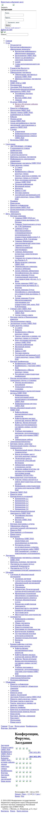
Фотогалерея (15, 720)
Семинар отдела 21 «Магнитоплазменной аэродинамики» (24, 247)
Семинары (14, 690)
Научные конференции (19, 361)
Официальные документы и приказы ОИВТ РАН (26, 75)
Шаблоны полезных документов (28, 79)
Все (22, 796)
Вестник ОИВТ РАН (23, 98)
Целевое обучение (22, 625)
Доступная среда (21, 612)
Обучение (9, 572)
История (13, 81)
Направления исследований (21, 496)
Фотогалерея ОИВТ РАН (20, 110)
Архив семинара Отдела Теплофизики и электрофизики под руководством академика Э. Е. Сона (27, 293)
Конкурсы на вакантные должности (24, 709)
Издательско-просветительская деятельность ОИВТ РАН (22, 90)
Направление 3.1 (21, 498)
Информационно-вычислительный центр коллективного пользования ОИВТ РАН (26, 398)
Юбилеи (13, 117)
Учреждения (20, 131)
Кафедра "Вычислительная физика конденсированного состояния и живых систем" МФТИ (26, 426)
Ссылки (13, 129)
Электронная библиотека (20, 442)
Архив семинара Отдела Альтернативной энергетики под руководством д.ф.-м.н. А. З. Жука (28, 278)
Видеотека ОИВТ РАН (19, 140)
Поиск (12, 811)
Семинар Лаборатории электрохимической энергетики (27, 242)
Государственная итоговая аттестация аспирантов (25, 635)
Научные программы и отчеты (22, 524)
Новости (18, 169)
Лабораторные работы (24, 439)
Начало (18, 794)
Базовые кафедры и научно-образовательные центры (21, 645)
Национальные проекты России (23, 712)
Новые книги (15, 534)
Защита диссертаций (18, 695)
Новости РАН (15, 530)
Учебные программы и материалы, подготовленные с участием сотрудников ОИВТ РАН (27, 434)
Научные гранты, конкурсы (21, 444)
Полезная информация (24, 184)
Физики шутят (16, 119)
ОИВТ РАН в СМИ (18, 83)
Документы (10, 555)
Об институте (15, 45)
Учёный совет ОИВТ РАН (20, 309)
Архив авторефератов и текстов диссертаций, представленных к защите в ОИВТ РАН (23, 125)
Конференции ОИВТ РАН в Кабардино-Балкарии (6, 755)
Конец (17, 796)
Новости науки (16, 494)
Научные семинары (18, 216)
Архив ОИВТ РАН (17, 121)
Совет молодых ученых (19, 165)
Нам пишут (14, 718)
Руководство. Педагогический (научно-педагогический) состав (28, 590)
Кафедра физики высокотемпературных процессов (24, 414)
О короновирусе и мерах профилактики (20, 149)
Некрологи (14, 212)
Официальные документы (20, 72)
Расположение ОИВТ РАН (25, 55)
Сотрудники (10, 144)
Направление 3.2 (21, 501)
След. (38, 794)
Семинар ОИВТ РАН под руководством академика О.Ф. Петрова (27, 220)
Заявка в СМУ (20, 191)
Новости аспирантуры (24, 627)
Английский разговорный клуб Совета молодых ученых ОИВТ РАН (27, 197)
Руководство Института (19, 68)
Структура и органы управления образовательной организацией (28, 582)
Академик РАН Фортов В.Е (21, 87)
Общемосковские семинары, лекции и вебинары (26, 267)
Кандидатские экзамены (24, 631)
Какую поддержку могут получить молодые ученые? (26, 455)
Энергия (18, 100)
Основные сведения (23, 579)
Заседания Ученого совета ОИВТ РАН (25, 697)
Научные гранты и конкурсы (21, 701)
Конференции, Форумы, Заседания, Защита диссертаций (6, 775)
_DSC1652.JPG (35, 757)
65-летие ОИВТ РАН (18, 102)
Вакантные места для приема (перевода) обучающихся (26, 609)
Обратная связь (16, 153)
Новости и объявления (19, 108)
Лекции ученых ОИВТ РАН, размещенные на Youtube (21, 113)
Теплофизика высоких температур (24, 94)
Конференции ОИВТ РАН (25, 363)
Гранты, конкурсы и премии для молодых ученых (23, 704)
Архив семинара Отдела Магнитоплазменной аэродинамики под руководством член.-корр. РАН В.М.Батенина (27, 302)
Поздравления (16, 85)
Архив (17, 642)
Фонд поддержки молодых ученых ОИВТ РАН (25, 181)
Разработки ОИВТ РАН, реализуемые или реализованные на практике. (26, 541)
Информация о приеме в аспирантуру (24, 620)
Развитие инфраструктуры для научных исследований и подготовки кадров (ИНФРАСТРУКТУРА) (27, 472)
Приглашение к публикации (21, 532)
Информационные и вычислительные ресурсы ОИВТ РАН (25, 392)
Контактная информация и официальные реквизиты (21, 48)
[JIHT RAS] (5, 32)
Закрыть (4, 7)
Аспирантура (15, 617)
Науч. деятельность (13, 214)
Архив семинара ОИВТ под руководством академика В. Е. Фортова (27, 285)
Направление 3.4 (21, 505)
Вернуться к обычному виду (12, 2)
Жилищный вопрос (22, 186)
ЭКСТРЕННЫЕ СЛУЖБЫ (21, 146)
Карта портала (22, 811)
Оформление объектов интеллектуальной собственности (23, 527)
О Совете (18, 167)
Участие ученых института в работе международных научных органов (28, 482)
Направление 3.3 (21, 503)
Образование (20, 587)
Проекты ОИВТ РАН (18, 492)
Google (17, 62)
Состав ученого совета (24, 315)
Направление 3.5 (21, 507)
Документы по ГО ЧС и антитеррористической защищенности (25, 569)
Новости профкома (17, 707)
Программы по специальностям (27, 629)
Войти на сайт (6, 30)
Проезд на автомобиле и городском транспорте (24, 59)
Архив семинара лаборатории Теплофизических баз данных (27, 272)
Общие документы (22, 623)
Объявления (10, 682)
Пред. (24, 794)
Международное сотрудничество (23, 477)
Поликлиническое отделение (21, 209)
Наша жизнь (15, 203)
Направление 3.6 (21, 509)
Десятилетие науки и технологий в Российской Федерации (25, 460)
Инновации (15, 536)
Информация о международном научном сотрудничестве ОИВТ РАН (27, 488)
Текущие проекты (22, 193)
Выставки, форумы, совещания (22, 716)
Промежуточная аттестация (26, 638)
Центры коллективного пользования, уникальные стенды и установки (25, 379)
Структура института (18, 70)
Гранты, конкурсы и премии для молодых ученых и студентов (28, 177)
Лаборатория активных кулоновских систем (24, 466)
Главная (9, 41)
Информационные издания (26, 134)
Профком (14, 201)
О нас (8, 43)
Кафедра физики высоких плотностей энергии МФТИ (26, 419)
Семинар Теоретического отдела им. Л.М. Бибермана (28, 225)
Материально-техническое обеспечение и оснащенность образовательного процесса (26, 595)
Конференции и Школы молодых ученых (24, 173)
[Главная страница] (14, 5)
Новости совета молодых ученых (23, 699)
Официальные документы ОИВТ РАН (25, 163)
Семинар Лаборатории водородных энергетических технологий (26, 254)
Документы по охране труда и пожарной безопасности (22, 565)
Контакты (19, 188)
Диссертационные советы (20, 321)
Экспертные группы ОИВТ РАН (23, 323)
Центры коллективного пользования (24, 383)
